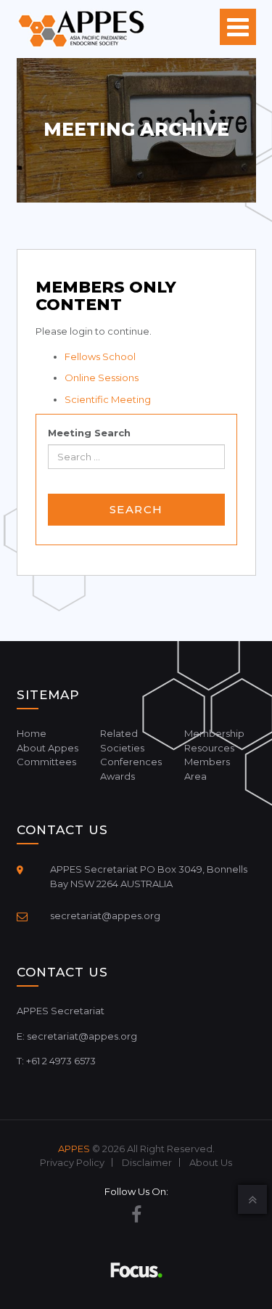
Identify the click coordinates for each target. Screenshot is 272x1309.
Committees (46, 761)
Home (31, 733)
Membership (214, 733)
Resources (209, 748)
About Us (210, 1162)
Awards (117, 776)
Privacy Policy (72, 1162)
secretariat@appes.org (105, 915)
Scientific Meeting (108, 399)
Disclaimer (147, 1162)
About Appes (47, 748)
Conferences (131, 761)
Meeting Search (89, 433)
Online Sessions (102, 377)
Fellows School (100, 356)
